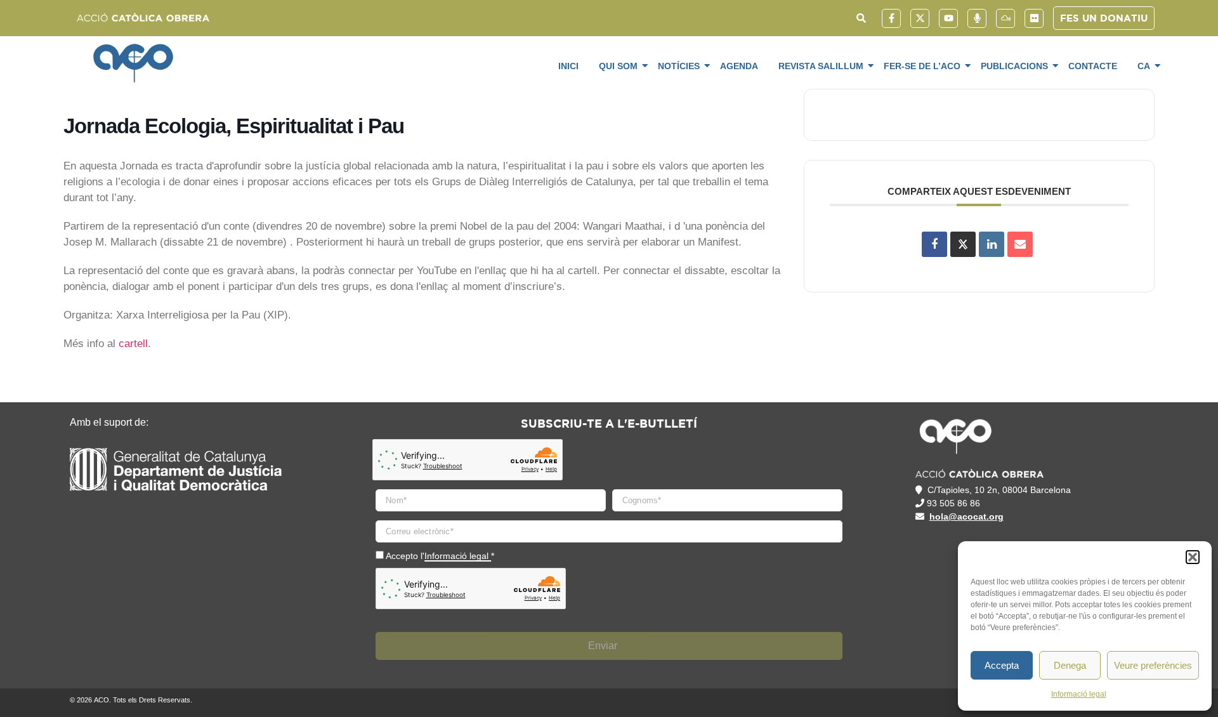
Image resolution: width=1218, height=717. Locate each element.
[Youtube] (948, 18)
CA (1143, 66)
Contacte (1092, 66)
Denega (1070, 665)
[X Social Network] (963, 244)
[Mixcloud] (1005, 18)
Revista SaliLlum (820, 66)
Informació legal (1078, 694)
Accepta (1002, 665)
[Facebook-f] (891, 18)
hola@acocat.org (966, 516)
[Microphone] (976, 18)
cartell (133, 344)
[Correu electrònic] (1020, 244)
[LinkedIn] (991, 244)
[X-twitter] (919, 18)
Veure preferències (1153, 665)
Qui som (618, 66)
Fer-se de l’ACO (922, 66)
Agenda (739, 66)
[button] (1192, 557)
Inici (568, 66)
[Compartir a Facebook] (934, 244)
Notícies (679, 66)
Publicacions (1014, 66)
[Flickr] (1034, 18)
